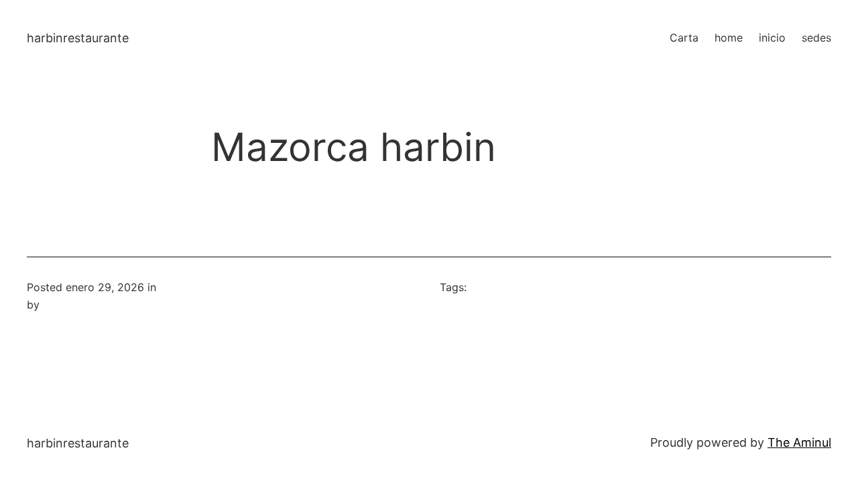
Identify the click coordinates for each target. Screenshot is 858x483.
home (729, 37)
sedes (816, 37)
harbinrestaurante (78, 38)
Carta (684, 37)
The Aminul (799, 442)
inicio (772, 37)
